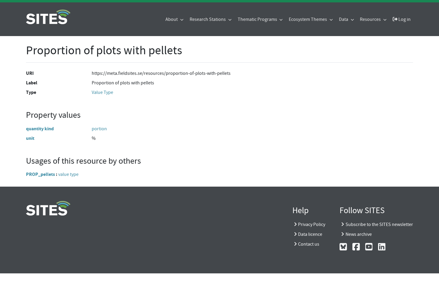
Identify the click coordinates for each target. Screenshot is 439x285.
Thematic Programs (258, 19)
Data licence (310, 234)
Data (344, 19)
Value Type (102, 92)
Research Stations (208, 19)
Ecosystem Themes (308, 19)
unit (30, 138)
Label (31, 83)
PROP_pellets (40, 174)
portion (99, 129)
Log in (404, 19)
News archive (359, 234)
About (172, 19)
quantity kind (40, 129)
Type (31, 92)
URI (30, 73)
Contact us (308, 244)
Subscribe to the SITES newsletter (379, 224)
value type (68, 174)
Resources (371, 19)
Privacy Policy (311, 224)
